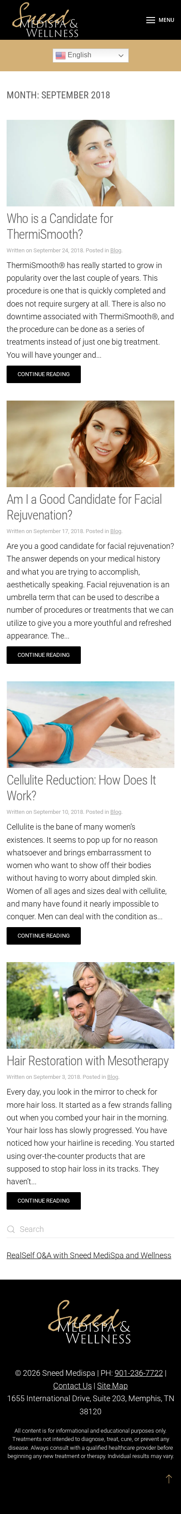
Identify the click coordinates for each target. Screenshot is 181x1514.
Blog (115, 250)
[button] (160, 20)
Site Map (112, 1385)
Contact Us (72, 1385)
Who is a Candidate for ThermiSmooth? (60, 226)
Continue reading (44, 374)
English (78, 55)
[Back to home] (46, 20)
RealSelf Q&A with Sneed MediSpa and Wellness (89, 1255)
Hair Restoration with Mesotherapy (88, 1060)
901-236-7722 (139, 1373)
